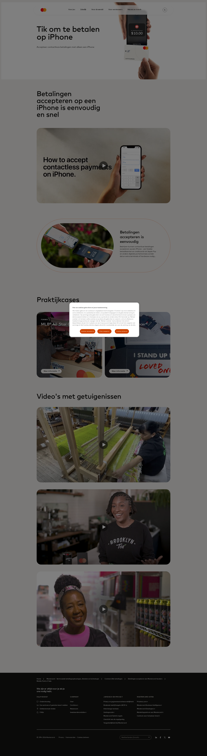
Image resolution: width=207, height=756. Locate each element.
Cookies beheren (121, 331)
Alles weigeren (104, 331)
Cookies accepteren (87, 331)
